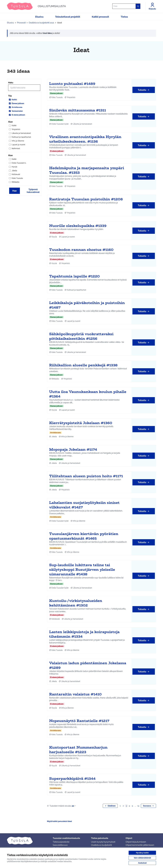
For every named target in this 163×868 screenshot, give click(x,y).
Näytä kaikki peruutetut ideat (59, 821)
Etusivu (10, 22)
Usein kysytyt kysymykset (103, 842)
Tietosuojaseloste (61, 842)
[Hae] (138, 6)
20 (73, 806)
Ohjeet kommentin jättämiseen (140, 845)
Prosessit (21, 22)
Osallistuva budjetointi (101, 845)
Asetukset (142, 863)
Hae (14, 190)
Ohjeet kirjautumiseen (136, 842)
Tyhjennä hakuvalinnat (33, 190)
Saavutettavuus (60, 845)
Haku (10, 82)
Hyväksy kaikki (142, 853)
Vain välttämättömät (142, 858)
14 (138, 806)
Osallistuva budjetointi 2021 (41, 22)
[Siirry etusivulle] (28, 840)
